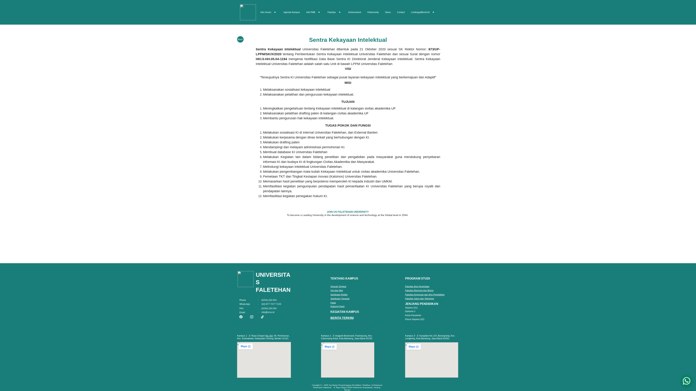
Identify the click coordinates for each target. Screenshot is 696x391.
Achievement (354, 12)
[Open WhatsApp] (686, 381)
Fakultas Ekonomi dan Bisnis (419, 290)
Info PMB (310, 12)
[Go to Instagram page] (251, 316)
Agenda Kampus (291, 12)
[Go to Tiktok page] (262, 316)
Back (240, 39)
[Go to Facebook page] (241, 316)
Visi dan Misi (336, 290)
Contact (401, 12)
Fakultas (332, 12)
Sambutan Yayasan (340, 298)
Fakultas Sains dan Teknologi (419, 298)
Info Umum (265, 12)
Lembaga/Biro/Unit (420, 12)
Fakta (333, 303)
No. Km (269, 336)
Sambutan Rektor (339, 294)
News (388, 12)
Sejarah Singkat (338, 286)
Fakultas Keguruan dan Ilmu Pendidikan (425, 294)
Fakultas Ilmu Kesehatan (417, 286)
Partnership (373, 12)
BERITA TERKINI (342, 317)
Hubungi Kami (337, 306)
